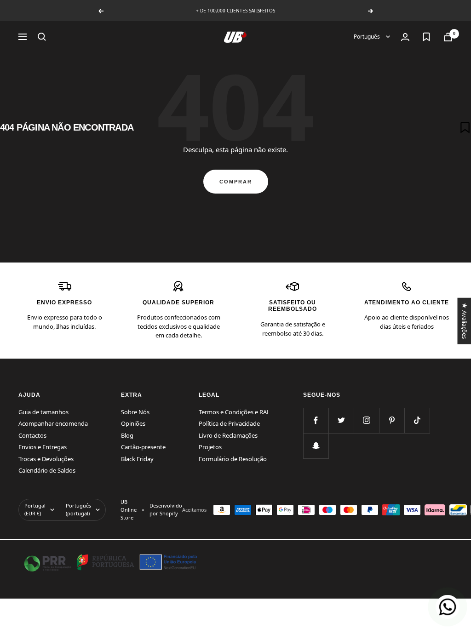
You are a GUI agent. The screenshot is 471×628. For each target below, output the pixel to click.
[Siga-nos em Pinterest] (391, 420)
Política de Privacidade (229, 423)
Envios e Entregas (42, 447)
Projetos (210, 447)
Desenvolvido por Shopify (165, 509)
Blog (127, 435)
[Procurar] (42, 37)
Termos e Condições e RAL (234, 412)
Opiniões (133, 423)
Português (367, 36)
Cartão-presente (143, 447)
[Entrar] (405, 37)
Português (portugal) (78, 509)
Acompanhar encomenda (53, 423)
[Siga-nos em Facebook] (315, 420)
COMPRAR (235, 181)
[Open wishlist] (426, 37)
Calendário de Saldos (46, 470)
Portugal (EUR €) (35, 509)
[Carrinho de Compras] (448, 37)
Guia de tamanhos (43, 412)
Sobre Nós (135, 412)
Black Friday (137, 459)
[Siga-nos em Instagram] (366, 420)
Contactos (32, 435)
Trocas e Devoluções (46, 459)
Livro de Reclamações (228, 435)
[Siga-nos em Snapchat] (315, 445)
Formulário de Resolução (233, 459)
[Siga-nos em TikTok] (417, 420)
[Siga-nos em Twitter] (341, 420)
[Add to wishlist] (465, 127)
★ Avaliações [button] (464, 321)
